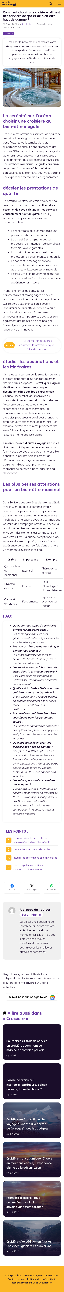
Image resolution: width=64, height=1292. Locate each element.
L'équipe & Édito (13, 1275)
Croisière (8, 33)
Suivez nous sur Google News (28, 997)
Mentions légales (33, 1275)
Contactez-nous (16, 1279)
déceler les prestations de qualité (32, 849)
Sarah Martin (31, 914)
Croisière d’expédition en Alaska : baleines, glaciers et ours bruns (28, 1244)
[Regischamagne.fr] (8, 3)
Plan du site (51, 1275)
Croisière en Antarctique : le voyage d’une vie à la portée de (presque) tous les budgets (27, 1124)
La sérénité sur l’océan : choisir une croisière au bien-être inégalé (32, 840)
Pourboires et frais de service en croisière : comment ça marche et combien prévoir (26, 1045)
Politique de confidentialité (41, 1279)
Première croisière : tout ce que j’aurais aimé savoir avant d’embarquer (24, 1202)
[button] (50, 3)
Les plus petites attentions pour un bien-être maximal (28, 867)
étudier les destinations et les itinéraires (35, 857)
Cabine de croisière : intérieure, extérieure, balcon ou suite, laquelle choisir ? (26, 1084)
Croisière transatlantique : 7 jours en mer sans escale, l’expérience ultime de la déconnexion (29, 1163)
